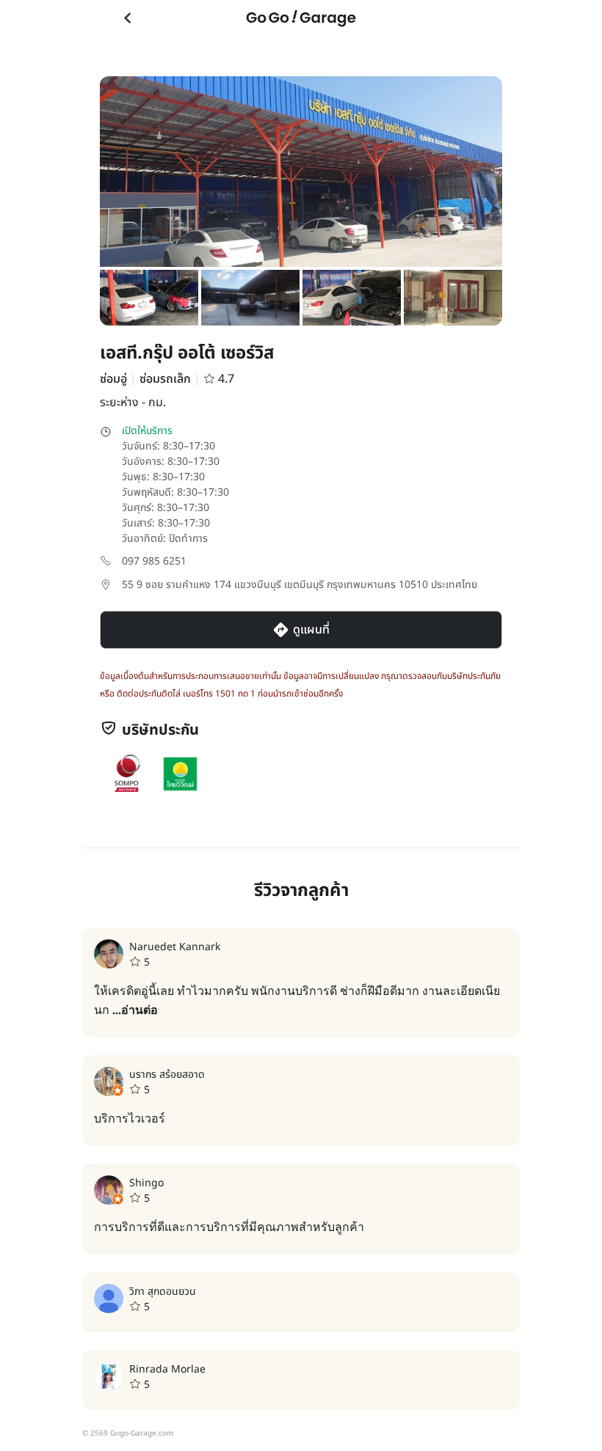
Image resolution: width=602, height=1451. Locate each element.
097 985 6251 (154, 561)
